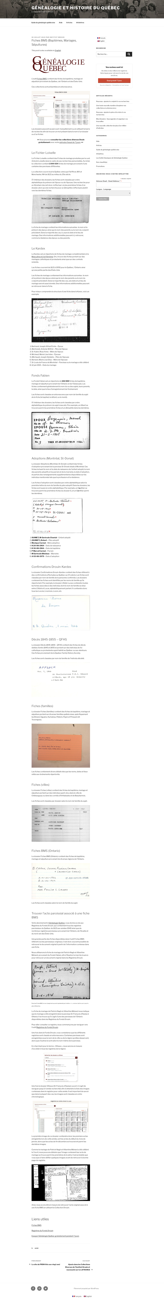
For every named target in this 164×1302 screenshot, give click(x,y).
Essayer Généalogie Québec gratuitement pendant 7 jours (55, 1236)
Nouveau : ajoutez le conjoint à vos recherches (112, 101)
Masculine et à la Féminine (42, 257)
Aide (60, 22)
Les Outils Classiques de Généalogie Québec (112, 158)
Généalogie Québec (57, 923)
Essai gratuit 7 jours (114, 80)
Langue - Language (103, 189)
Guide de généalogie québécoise (43, 22)
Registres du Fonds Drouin (47, 1027)
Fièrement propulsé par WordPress (86, 1288)
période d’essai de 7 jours (70, 142)
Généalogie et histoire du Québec (76, 7)
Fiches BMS (36, 1225)
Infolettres (80, 22)
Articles (69, 22)
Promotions (100, 166)
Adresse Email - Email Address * (109, 181)
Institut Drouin (57, 37)
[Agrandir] (87, 94)
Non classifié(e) (101, 162)
